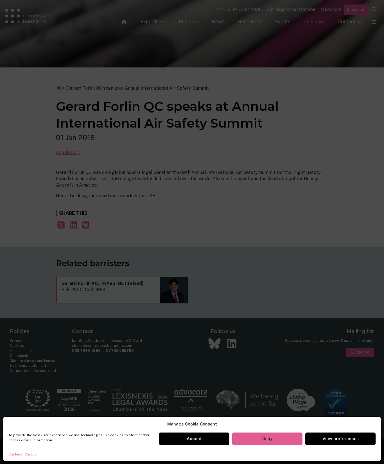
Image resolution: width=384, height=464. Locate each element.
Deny (267, 438)
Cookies (15, 454)
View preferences (340, 438)
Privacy (30, 454)
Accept (194, 438)
